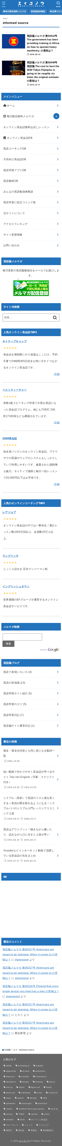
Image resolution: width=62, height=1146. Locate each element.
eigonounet (22, 959)
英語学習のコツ (14, 704)
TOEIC (22, 1114)
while (22, 1119)
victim (46, 1114)
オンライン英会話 (39, 1119)
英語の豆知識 (14, 682)
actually (39, 1066)
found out (10, 1093)
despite (25, 1082)
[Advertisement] (30, 906)
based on (10, 1076)
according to (24, 1066)
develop (39, 1082)
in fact (39, 1093)
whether (10, 1119)
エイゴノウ (24, 1141)
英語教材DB (10, 180)
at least (25, 1071)
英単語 (34, 1130)
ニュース (28, 1125)
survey (9, 1114)
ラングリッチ (10, 555)
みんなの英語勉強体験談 (18, 191)
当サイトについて (14, 213)
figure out (35, 1087)
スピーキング (12, 1125)
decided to (11, 1082)
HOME (8, 1050)
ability (9, 1066)
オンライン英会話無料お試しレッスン (26, 127)
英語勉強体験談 (38, 11)
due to (52, 1082)
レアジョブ (9, 512)
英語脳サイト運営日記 (19, 725)
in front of (52, 1093)
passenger (26, 1103)
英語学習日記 (13, 714)
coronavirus (40, 1076)
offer (45, 1098)
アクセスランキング (15, 223)
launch (20, 1098)
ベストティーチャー (14, 389)
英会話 (21, 1130)
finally (49, 1087)
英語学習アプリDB (14, 170)
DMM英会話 (9, 438)
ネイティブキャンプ (14, 341)
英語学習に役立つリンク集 (19, 202)
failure (22, 1087)
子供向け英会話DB (14, 159)
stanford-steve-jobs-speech (31, 1109)
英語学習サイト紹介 (17, 693)
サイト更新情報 (12, 234)
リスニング (44, 1125)
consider (25, 1076)
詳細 (57, 374)
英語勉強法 (48, 1130)
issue (8, 1098)
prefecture (42, 1103)
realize (9, 1109)
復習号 (9, 1130)
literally (33, 1098)
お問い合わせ (11, 245)
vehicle (34, 1114)
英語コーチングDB (14, 148)
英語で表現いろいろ (17, 671)
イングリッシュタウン (15, 586)
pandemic (10, 1103)
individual (25, 1093)
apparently (11, 1071)
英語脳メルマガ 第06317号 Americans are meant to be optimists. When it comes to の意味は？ (30, 954)
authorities (40, 1071)
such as (54, 1109)
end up (9, 1087)
